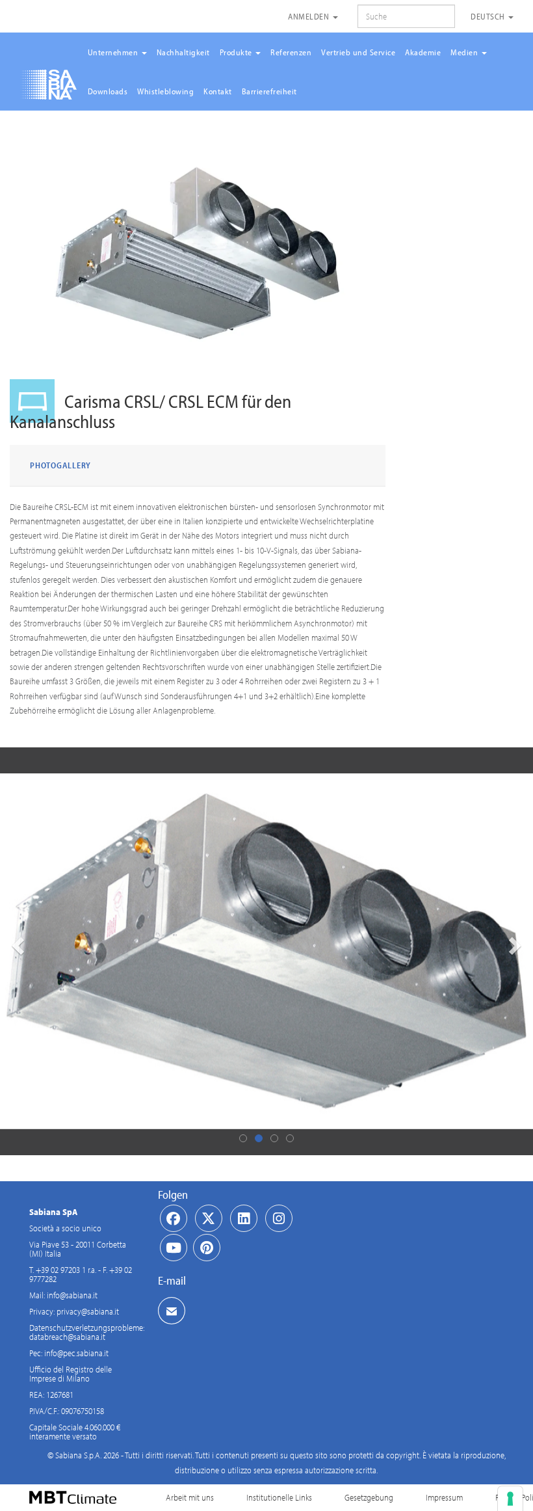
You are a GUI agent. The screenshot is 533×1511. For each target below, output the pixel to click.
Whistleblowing (165, 91)
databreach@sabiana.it (67, 1337)
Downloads (108, 91)
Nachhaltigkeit (183, 52)
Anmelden (310, 16)
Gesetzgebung (368, 1497)
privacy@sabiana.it (88, 1311)
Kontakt (217, 91)
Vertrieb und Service (358, 52)
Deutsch (489, 16)
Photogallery (60, 465)
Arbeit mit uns (190, 1497)
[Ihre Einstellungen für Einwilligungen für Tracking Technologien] (510, 1498)
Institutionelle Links (279, 1497)
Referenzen (290, 52)
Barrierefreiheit (269, 91)
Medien (465, 52)
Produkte (237, 52)
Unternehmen (114, 52)
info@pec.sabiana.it (76, 1353)
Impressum (444, 1497)
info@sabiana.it (72, 1295)
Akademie (423, 52)
